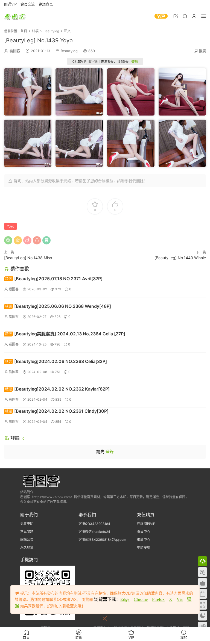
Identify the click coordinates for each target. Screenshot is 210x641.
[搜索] (184, 16)
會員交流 (28, 4)
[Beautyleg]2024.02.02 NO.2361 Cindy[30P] (57, 411)
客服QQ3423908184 (94, 524)
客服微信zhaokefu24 (94, 532)
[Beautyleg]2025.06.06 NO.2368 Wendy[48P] (58, 306)
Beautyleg (69, 51)
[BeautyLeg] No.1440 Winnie (180, 257)
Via (180, 599)
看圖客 (15, 16)
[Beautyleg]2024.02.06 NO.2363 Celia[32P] (56, 361)
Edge (124, 599)
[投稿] (175, 16)
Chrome (141, 599)
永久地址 (26, 547)
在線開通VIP (146, 524)
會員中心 (143, 532)
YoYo (10, 226)
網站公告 (26, 539)
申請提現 (143, 547)
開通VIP (10, 4)
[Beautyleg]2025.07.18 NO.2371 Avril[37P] (54, 278)
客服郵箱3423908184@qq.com (102, 539)
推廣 (202, 51)
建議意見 (46, 4)
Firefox (158, 599)
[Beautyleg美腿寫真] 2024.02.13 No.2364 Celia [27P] (65, 333)
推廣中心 (143, 539)
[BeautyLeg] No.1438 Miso (28, 257)
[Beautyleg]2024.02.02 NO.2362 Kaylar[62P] (57, 389)
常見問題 (26, 532)
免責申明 (26, 524)
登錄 (134, 61)
